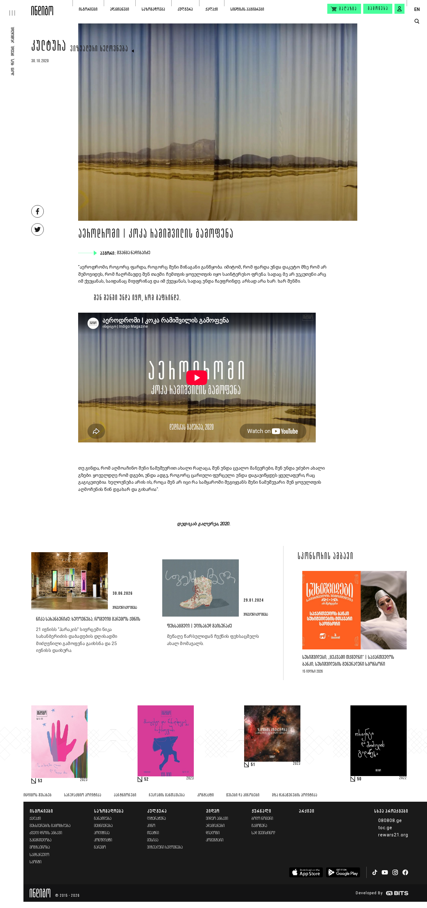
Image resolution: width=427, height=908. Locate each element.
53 (40, 781)
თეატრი (153, 833)
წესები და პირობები (242, 795)
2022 (403, 778)
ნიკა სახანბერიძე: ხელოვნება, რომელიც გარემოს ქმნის (88, 619)
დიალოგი (213, 833)
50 (359, 779)
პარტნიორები (125, 795)
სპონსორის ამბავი (326, 557)
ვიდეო (212, 811)
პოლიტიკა (102, 833)
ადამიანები (119, 9)
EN (417, 9)
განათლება (103, 818)
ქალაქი (211, 9)
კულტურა (185, 9)
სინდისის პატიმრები (247, 9)
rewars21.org (393, 834)
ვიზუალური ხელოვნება (99, 49)
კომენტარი (215, 840)
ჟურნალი (261, 811)
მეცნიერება (103, 826)
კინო (151, 826)
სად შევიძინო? (263, 833)
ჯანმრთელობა (41, 840)
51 (253, 764)
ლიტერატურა (156, 818)
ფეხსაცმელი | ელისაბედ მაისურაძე (199, 626)
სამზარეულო (39, 855)
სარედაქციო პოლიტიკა (82, 795)
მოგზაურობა (40, 847)
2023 (84, 780)
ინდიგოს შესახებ (37, 795)
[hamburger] (15, 8)
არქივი (306, 811)
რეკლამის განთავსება (167, 795)
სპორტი (36, 862)
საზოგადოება (153, 9)
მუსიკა (152, 840)
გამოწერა (378, 8)
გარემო (100, 847)
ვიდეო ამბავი (217, 818)
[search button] (416, 21)
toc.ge (385, 827)
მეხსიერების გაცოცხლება (50, 826)
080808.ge (390, 820)
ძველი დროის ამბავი (46, 833)
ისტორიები (88, 9)
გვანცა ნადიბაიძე (134, 252)
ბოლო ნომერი (262, 818)
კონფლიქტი (103, 840)
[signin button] (399, 9)
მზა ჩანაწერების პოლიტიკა (294, 795)
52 (146, 779)
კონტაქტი (205, 795)
